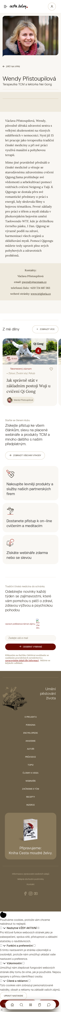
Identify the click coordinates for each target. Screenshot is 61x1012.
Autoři (30, 749)
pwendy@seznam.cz (34, 282)
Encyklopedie (30, 733)
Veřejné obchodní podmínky (30, 879)
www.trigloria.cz (41, 293)
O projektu (31, 717)
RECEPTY (30, 797)
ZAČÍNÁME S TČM (30, 789)
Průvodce (30, 757)
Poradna (30, 725)
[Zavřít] (1, 1009)
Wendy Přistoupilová (23, 400)
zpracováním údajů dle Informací (22, 660)
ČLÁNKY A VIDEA (30, 773)
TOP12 (31, 765)
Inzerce (30, 805)
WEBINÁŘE (31, 781)
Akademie (30, 741)
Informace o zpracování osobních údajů (30, 874)
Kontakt (30, 884)
